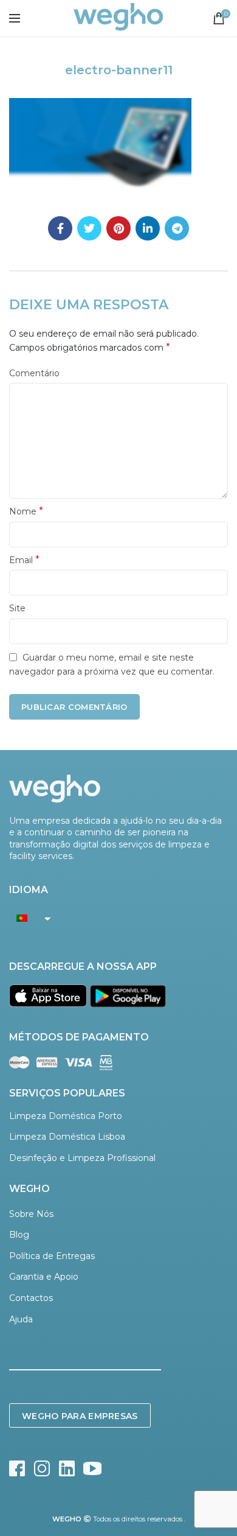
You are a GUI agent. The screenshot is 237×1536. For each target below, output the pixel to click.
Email (24, 560)
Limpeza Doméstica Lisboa (67, 1136)
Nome (26, 511)
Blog (19, 1234)
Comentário (34, 373)
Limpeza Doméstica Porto (65, 1115)
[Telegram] (177, 228)
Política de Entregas (52, 1255)
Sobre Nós (31, 1213)
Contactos (31, 1297)
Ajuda (21, 1319)
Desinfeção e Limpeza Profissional (82, 1157)
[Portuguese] (26, 918)
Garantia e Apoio (43, 1276)
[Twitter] (89, 228)
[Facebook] (60, 228)
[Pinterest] (118, 228)
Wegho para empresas (80, 1416)
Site (17, 608)
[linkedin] (148, 228)
